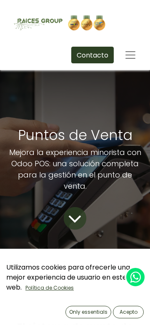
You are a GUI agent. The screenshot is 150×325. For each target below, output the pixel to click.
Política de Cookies (49, 287)
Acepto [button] (129, 311)
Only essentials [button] (88, 311)
